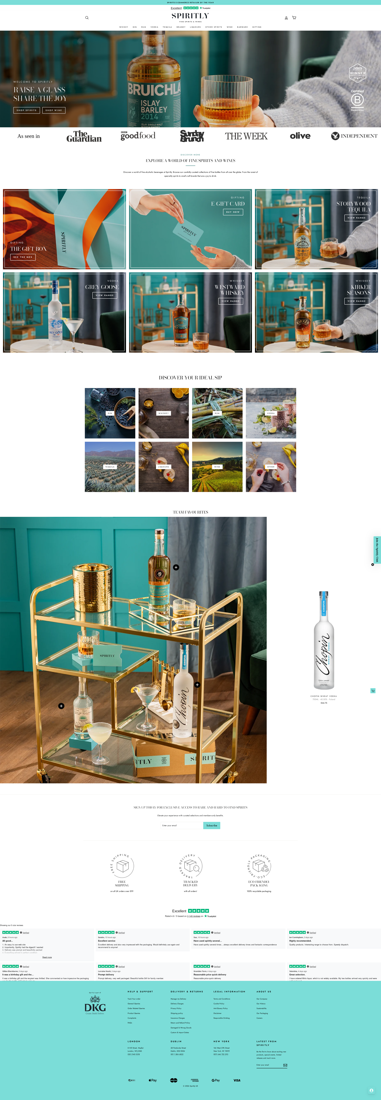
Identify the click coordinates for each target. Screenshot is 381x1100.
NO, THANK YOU (213, 576)
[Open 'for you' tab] (371, 1090)
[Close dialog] (231, 523)
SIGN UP (213, 570)
